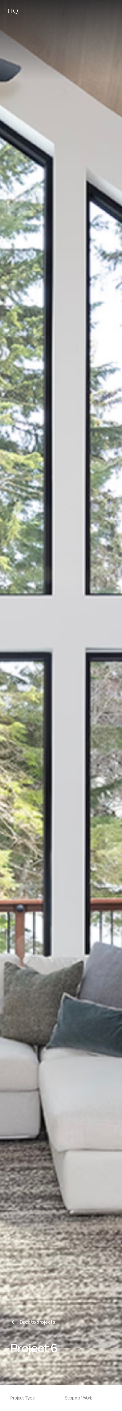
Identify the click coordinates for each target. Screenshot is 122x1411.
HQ (12, 11)
